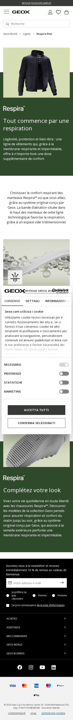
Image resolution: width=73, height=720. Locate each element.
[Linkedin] (54, 668)
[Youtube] (42, 668)
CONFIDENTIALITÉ (17, 713)
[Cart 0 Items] (66, 13)
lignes (26, 34)
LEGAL (33, 713)
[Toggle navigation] (6, 12)
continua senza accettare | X (45, 290)
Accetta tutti (36, 410)
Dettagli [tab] (33, 301)
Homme (62, 595)
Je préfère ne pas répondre (19, 595)
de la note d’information (50, 605)
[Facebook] (19, 668)
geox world (10, 34)
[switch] (64, 374)
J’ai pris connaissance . (38, 605)
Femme (42, 595)
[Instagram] (31, 668)
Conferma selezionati (36, 423)
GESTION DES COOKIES (53, 713)
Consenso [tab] (12, 301)
